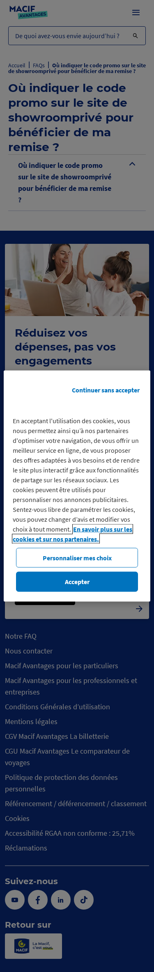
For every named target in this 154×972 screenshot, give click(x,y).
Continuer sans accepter (106, 390)
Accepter (77, 582)
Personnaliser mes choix (77, 558)
